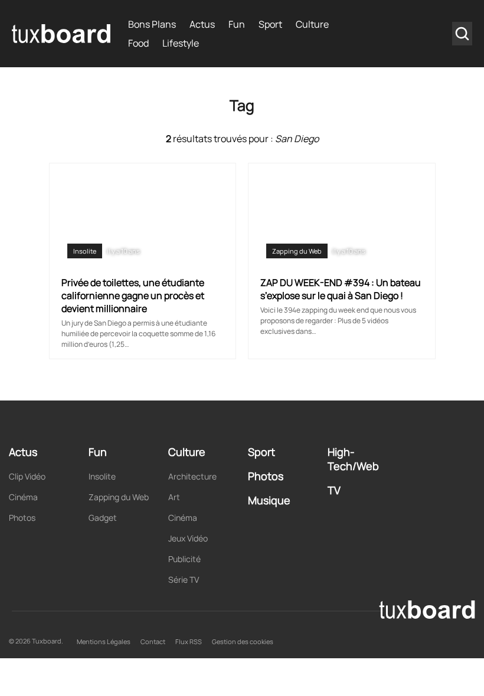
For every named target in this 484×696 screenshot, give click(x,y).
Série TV (183, 579)
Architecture (192, 476)
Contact (152, 641)
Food (138, 43)
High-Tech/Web (353, 459)
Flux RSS (188, 641)
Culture (312, 24)
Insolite (84, 251)
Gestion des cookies (242, 641)
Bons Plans (152, 24)
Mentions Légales (103, 641)
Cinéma (23, 497)
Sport (270, 24)
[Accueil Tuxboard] (61, 33)
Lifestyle (180, 43)
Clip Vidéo (27, 476)
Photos (22, 517)
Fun (236, 24)
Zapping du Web (297, 251)
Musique (269, 500)
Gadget (103, 517)
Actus (202, 24)
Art (174, 497)
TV (334, 490)
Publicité (184, 558)
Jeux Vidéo (188, 538)
